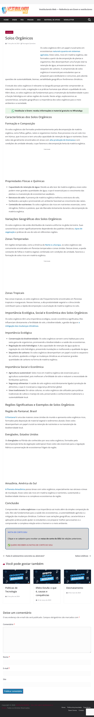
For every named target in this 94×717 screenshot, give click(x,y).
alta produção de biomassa (62, 140)
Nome (6, 657)
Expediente (87, 707)
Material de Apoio (52, 20)
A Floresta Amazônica (15, 489)
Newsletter (69, 20)
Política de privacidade (74, 707)
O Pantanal (10, 417)
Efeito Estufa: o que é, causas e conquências (46, 591)
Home (6, 20)
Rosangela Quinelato (29, 43)
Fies (22, 20)
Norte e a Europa (53, 244)
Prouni (30, 20)
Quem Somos (72, 710)
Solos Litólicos (81, 556)
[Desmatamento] (77, 571)
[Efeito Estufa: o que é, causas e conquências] (47, 571)
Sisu (39, 20)
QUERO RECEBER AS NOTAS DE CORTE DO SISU (32, 545)
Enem (14, 20)
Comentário (9, 624)
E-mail (6, 668)
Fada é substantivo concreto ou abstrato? (25, 556)
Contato (81, 710)
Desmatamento (74, 587)
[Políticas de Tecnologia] (16, 571)
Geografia (9, 32)
